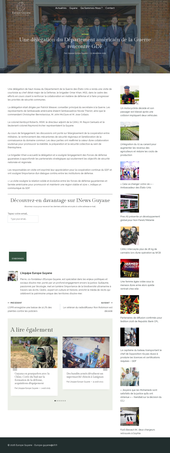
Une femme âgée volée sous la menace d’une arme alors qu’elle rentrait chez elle (137, 285)
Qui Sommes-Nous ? (91, 8)
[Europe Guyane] (21, 8)
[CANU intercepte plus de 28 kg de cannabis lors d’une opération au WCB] (141, 235)
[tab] (55, 400)
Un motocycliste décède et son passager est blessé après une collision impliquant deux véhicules (138, 112)
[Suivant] (105, 368)
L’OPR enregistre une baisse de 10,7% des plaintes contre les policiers (30, 307)
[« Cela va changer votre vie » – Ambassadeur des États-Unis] (141, 170)
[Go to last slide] (15, 368)
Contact (110, 8)
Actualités (60, 8)
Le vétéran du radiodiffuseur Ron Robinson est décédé (88, 307)
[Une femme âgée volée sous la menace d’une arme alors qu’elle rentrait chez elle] (141, 268)
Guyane (73, 8)
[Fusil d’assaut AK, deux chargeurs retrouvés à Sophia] (141, 416)
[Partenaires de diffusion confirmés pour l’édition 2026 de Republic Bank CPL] (141, 304)
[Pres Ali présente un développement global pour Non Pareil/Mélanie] (141, 203)
